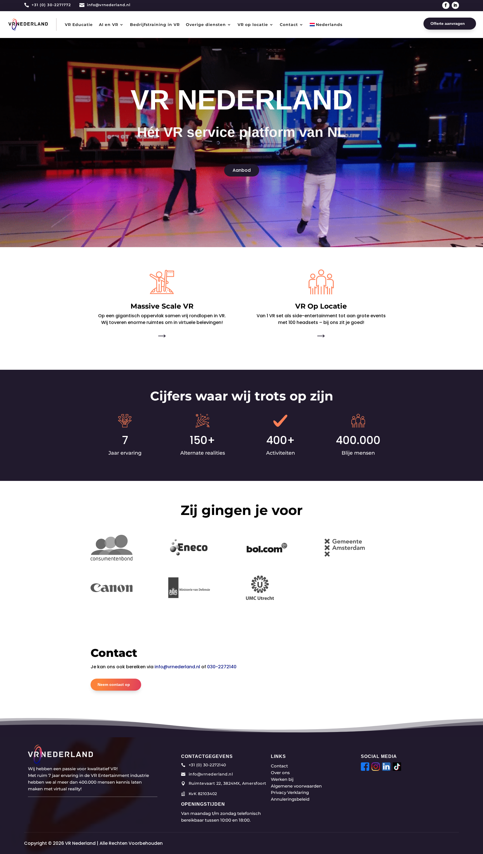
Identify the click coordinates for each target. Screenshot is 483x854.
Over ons (280, 772)
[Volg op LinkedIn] (455, 5)
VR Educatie (79, 24)
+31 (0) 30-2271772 (51, 5)
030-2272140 (221, 667)
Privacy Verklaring (290, 792)
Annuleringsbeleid (290, 799)
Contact (289, 24)
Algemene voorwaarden (296, 786)
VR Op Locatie (321, 306)
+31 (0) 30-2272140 (207, 764)
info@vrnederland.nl (109, 5)
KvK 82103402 (203, 793)
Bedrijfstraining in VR (155, 24)
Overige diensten (206, 24)
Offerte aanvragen (447, 23)
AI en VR (108, 24)
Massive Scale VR (162, 306)
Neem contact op (114, 684)
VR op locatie (253, 24)
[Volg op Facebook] (445, 5)
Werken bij (282, 779)
